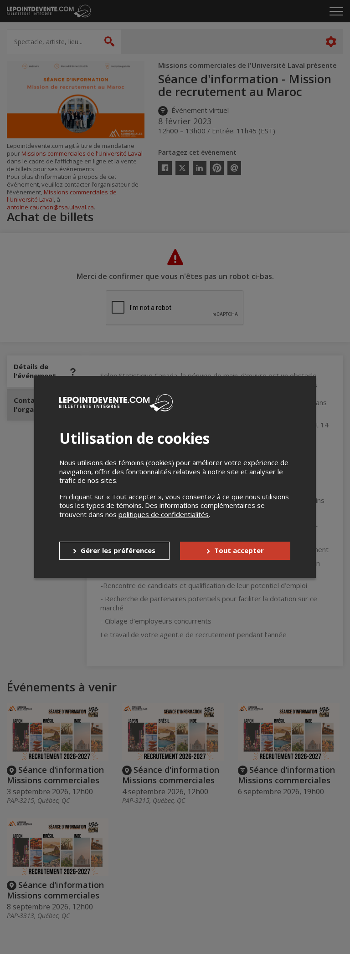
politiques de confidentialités (163, 514)
